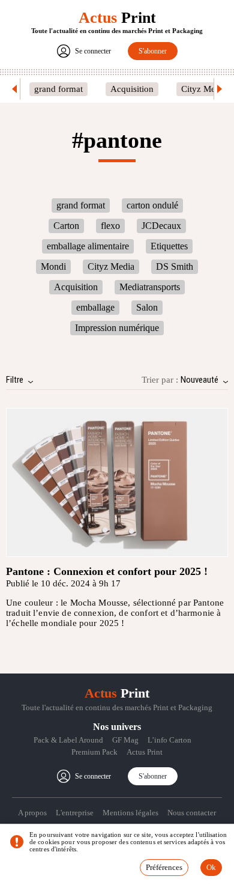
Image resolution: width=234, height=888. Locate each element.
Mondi (53, 266)
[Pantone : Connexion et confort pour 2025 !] (117, 482)
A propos (32, 812)
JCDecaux (161, 225)
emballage (95, 307)
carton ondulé (152, 205)
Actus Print (145, 751)
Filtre (14, 379)
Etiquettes (169, 246)
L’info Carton (169, 739)
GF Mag (125, 739)
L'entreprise (75, 812)
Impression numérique (117, 328)
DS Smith (174, 266)
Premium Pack (94, 751)
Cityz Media (204, 89)
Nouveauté (199, 379)
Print (117, 17)
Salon (147, 307)
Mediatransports (149, 287)
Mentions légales (130, 812)
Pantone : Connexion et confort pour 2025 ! (107, 571)
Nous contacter (191, 812)
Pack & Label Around (68, 739)
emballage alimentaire (88, 246)
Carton (66, 225)
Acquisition (132, 89)
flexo (110, 225)
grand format (58, 89)
